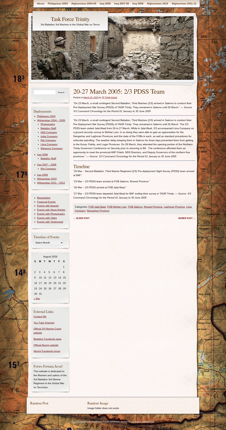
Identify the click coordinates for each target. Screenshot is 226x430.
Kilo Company (48, 140)
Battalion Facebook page (47, 339)
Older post (81, 218)
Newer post (186, 218)
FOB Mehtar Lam (117, 206)
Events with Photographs (51, 213)
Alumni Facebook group (47, 351)
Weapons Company (52, 148)
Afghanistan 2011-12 (184, 3)
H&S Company (49, 132)
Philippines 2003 (58, 3)
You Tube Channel (44, 322)
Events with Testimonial (50, 221)
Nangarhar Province (98, 210)
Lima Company (49, 144)
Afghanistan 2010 (157, 3)
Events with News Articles (51, 209)
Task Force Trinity (70, 19)
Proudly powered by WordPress (87, 421)
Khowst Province (153, 206)
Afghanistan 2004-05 (83, 3)
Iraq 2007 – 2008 (46, 164)
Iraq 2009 (137, 3)
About (40, 3)
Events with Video (47, 217)
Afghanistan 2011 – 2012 (51, 182)
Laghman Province (174, 206)
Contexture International (142, 421)
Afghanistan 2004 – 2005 (51, 120)
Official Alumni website (46, 345)
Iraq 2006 (105, 3)
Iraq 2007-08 (121, 3)
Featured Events (46, 201)
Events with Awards (48, 205)
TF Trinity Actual (109, 97)
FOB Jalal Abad (97, 206)
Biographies (43, 197)
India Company (49, 136)
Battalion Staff (48, 128)
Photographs (48, 124)
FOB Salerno (135, 206)
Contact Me (40, 316)
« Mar (37, 298)
